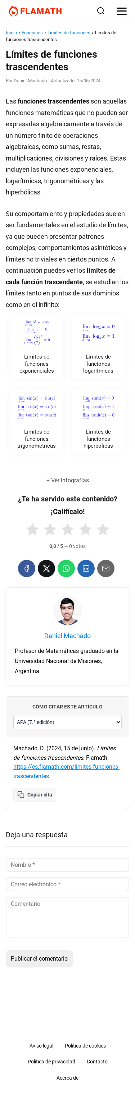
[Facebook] (26, 568)
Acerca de (67, 1078)
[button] (32, 529)
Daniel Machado (30, 80)
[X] (46, 568)
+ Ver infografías (67, 480)
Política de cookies (85, 1046)
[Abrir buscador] (101, 11)
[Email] (105, 568)
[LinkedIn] (86, 568)
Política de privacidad (51, 1061)
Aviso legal (41, 1046)
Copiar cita (39, 795)
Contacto (97, 1061)
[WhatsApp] (66, 568)
